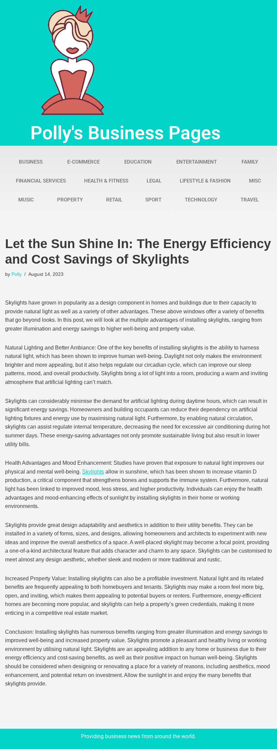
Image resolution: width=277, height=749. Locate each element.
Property (70, 200)
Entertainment (196, 162)
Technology (201, 200)
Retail (114, 200)
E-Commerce (83, 162)
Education (138, 162)
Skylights (93, 472)
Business (31, 162)
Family (250, 162)
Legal (154, 181)
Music (26, 200)
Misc (255, 181)
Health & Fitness (106, 181)
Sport (153, 200)
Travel (250, 200)
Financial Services (41, 181)
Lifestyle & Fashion (205, 181)
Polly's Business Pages (125, 133)
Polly (16, 274)
